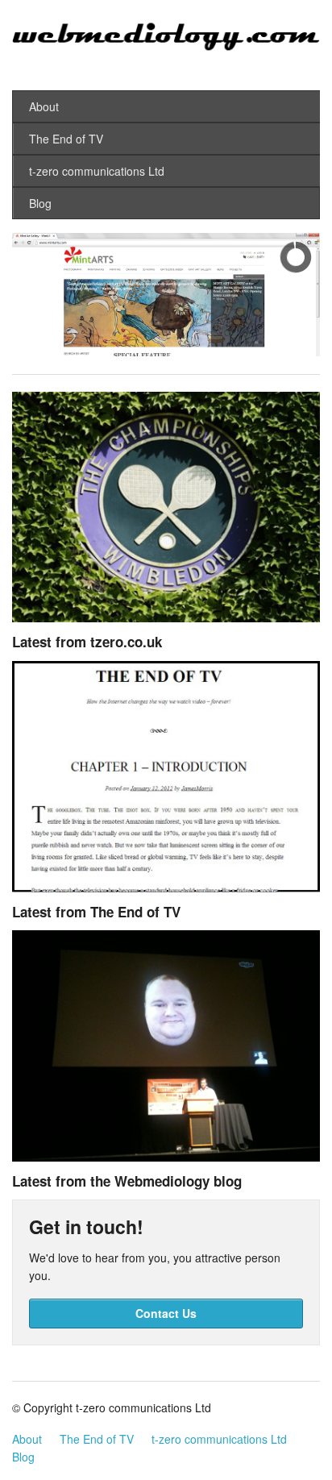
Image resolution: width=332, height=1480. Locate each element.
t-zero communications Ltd (96, 171)
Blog (40, 203)
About (44, 106)
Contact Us (166, 1313)
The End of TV (66, 139)
